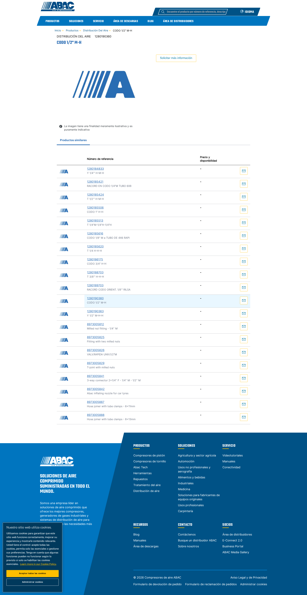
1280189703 (95, 285)
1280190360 (95, 298)
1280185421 (95, 181)
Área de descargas (125, 21)
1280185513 (95, 220)
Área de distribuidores (178, 21)
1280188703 (95, 272)
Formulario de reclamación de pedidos (211, 584)
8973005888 (95, 415)
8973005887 (95, 402)
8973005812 (95, 324)
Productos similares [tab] (73, 140)
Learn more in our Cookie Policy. (38, 564)
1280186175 (95, 259)
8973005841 (95, 376)
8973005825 (95, 337)
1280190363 (95, 311)
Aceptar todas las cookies (32, 573)
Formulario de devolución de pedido (157, 584)
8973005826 (95, 350)
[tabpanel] (153, 287)
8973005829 (95, 363)
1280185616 (95, 233)
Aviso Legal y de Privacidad (248, 577)
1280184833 (95, 168)
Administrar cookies (253, 584)
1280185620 (95, 246)
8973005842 (96, 389)
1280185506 (95, 207)
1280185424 (95, 194)
